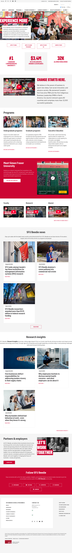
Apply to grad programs (28, 46)
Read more (36, 326)
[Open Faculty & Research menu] (61, 10)
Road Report (62, 509)
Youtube (31, 485)
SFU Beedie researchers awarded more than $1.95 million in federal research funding (15, 312)
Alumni (65, 10)
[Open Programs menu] (22, 10)
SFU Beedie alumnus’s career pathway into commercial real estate (47, 269)
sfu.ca (2, 1)
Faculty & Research (55, 10)
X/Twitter (44, 485)
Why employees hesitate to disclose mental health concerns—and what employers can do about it (49, 377)
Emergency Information (64, 513)
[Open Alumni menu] (68, 10)
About (3, 10)
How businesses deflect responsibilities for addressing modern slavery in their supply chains (15, 377)
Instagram (17, 485)
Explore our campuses (12, 180)
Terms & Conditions (8, 538)
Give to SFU (61, 511)
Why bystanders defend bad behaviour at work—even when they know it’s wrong (16, 418)
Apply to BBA (13, 45)
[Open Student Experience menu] (36, 10)
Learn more (9, 462)
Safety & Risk (62, 502)
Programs (18, 10)
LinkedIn (38, 489)
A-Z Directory (62, 515)
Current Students (42, 10)
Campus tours (58, 45)
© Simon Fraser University (24, 538)
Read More (7, 276)
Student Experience (29, 10)
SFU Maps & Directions (64, 504)
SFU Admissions (62, 507)
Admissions (11, 10)
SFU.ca (68, 7)
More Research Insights (62, 430)
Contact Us (44, 1)
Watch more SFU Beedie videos (61, 220)
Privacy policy (15, 538)
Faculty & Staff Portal (65, 1)
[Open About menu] (6, 10)
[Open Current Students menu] (48, 10)
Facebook (57, 485)
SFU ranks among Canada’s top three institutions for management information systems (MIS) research (15, 270)
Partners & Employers (53, 1)
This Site (63, 7)
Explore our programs (9, 149)
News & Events (9, 520)
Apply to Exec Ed (43, 46)
